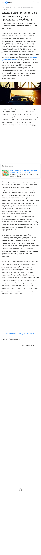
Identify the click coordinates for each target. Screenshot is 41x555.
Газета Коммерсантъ (26, 7)
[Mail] (6, 2)
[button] (20, 93)
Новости (4, 9)
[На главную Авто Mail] (10, 2)
